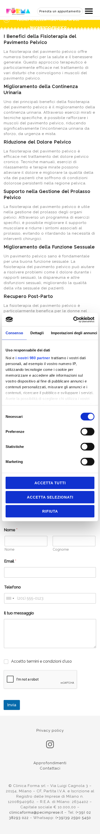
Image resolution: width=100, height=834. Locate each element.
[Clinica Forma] (18, 11)
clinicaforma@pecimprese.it (36, 812)
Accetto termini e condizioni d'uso (41, 661)
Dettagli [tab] (37, 333)
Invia (11, 704)
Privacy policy (50, 730)
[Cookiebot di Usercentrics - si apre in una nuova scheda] (73, 319)
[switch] (87, 432)
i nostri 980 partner (33, 358)
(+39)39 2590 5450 (73, 818)
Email (10, 561)
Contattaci (50, 768)
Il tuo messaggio (19, 613)
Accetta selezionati (50, 497)
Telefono (12, 587)
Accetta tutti (50, 483)
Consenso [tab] (14, 333)
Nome (9, 549)
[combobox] (10, 598)
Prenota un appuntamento (60, 11)
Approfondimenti (50, 763)
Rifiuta (50, 511)
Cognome (61, 549)
